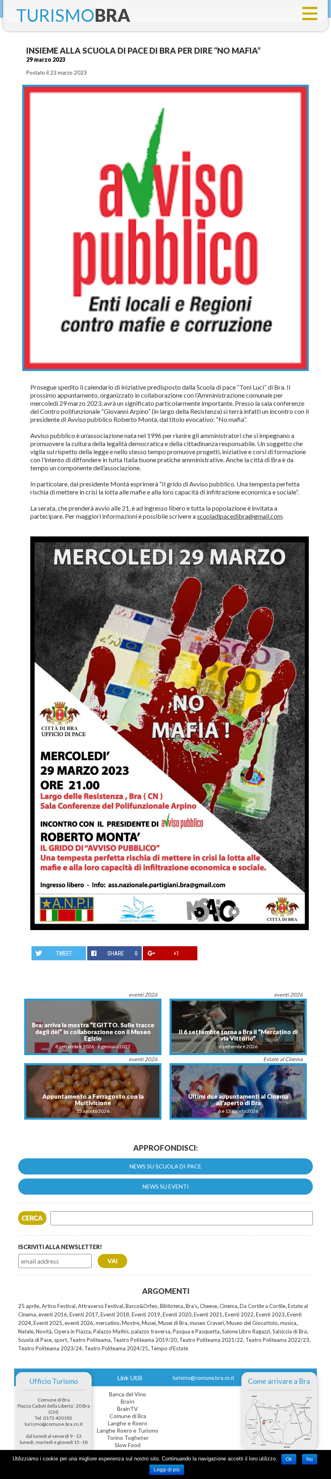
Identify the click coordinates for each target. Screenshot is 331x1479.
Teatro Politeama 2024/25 (116, 1348)
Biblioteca (171, 1306)
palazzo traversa (150, 1331)
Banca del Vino (127, 1394)
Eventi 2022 (239, 1314)
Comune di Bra (127, 1415)
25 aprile (28, 1306)
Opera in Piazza (72, 1331)
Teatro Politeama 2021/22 (211, 1340)
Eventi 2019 (146, 1314)
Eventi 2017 (83, 1314)
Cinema (228, 1306)
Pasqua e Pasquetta (196, 1331)
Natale (26, 1331)
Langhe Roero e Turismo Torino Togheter (127, 1434)
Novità (44, 1331)
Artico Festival (58, 1306)
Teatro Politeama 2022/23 (277, 1340)
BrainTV (127, 1408)
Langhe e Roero (127, 1423)
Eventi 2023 (270, 1314)
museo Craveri (207, 1323)
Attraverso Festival (100, 1306)
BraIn (127, 1401)
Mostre (130, 1323)
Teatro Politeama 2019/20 (145, 1340)
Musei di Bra (172, 1323)
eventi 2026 (79, 1323)
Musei (149, 1323)
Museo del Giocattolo (252, 1323)
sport (60, 1340)
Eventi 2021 (208, 1314)
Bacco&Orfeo (141, 1306)
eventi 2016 (52, 1314)
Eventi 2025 (48, 1323)
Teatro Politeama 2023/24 (50, 1348)
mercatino (107, 1323)
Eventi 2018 (115, 1314)
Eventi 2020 (177, 1314)
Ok (289, 1459)
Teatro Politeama (90, 1340)
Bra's (191, 1306)
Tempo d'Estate (169, 1348)
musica (288, 1323)
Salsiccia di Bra (289, 1331)
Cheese (208, 1306)
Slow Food (127, 1444)
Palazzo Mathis (111, 1331)
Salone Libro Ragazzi (246, 1331)
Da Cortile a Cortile (262, 1306)
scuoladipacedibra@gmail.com (240, 516)
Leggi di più (167, 1470)
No (309, 1459)
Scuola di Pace (35, 1340)
